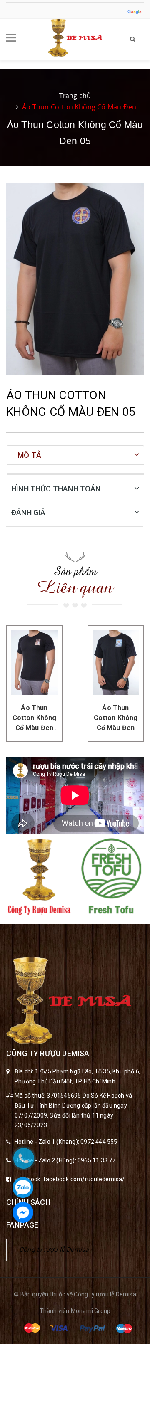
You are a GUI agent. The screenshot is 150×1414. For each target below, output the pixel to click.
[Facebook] (22, 1212)
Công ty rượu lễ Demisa (54, 1250)
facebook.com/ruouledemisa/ (84, 1179)
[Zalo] (22, 1187)
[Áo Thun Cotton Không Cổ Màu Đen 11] (115, 662)
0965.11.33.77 (97, 1160)
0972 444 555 (98, 1141)
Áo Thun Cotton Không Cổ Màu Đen (79, 106)
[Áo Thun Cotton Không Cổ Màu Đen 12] (34, 662)
